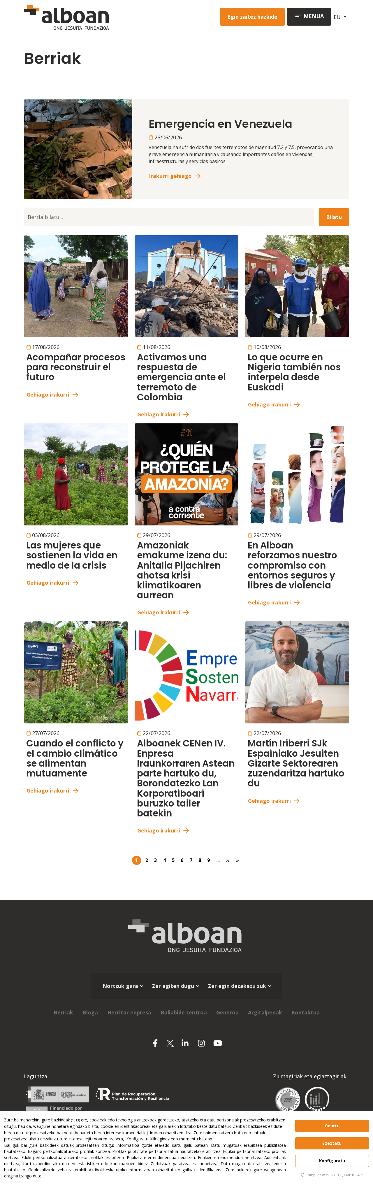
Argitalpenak (265, 1012)
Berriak (63, 1012)
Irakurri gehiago (170, 175)
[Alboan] (86, 16)
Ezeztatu (332, 1143)
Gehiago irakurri (48, 394)
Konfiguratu (332, 1160)
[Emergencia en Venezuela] (78, 148)
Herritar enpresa (129, 1012)
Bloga (90, 1012)
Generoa (227, 1012)
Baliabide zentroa (184, 1012)
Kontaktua (305, 1012)
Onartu (332, 1125)
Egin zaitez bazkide (252, 16)
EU (338, 16)
